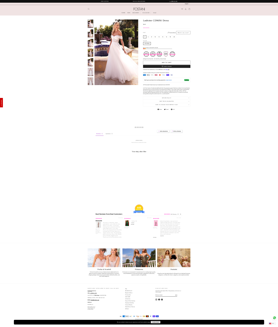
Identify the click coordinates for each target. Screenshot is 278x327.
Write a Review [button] (177, 131)
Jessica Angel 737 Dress (126, 228)
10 (155, 36)
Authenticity (127, 298)
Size (166, 32)
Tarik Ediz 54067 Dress (155, 228)
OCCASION (146, 12)
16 (166, 36)
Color (145, 40)
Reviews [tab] (98, 133)
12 (159, 36)
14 (162, 36)
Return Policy (166, 97)
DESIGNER (136, 12)
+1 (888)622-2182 (93, 293)
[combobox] (272, 323)
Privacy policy (128, 294)
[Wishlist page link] (182, 9)
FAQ (126, 288)
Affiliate (127, 308)
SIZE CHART (127, 296)
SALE (154, 12)
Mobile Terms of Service (130, 306)
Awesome (99, 221)
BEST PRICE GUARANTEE (167, 101)
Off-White (147, 43)
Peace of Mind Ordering (130, 300)
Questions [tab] (108, 133)
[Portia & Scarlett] (104, 257)
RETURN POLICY (128, 290)
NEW (128, 12)
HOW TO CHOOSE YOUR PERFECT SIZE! (167, 104)
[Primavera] (139, 257)
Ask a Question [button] (164, 131)
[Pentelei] (173, 257)
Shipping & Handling (129, 302)
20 (174, 36)
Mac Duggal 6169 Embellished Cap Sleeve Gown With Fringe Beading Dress (98, 231)
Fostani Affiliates (128, 304)
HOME (123, 12)
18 (170, 36)
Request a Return (128, 292)
